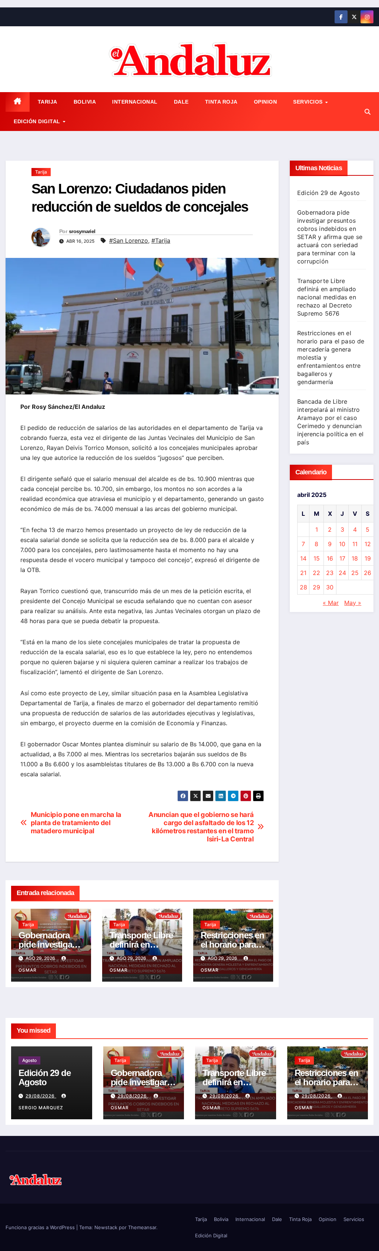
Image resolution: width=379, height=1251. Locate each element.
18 (355, 558)
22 (316, 572)
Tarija (47, 102)
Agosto (29, 1060)
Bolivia (85, 102)
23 (329, 572)
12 (368, 544)
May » (352, 602)
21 (303, 572)
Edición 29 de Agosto (328, 192)
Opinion (265, 102)
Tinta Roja (221, 102)
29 (316, 587)
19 (368, 558)
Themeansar (142, 1227)
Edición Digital (38, 121)
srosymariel (82, 231)
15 (316, 558)
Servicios (308, 102)
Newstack (105, 1227)
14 (303, 558)
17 (342, 558)
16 (330, 558)
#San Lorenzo (128, 240)
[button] (367, 111)
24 (342, 572)
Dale (181, 102)
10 (342, 544)
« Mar (331, 602)
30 (329, 587)
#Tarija (160, 240)
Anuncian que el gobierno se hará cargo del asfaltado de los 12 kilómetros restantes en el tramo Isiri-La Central (201, 827)
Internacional (135, 102)
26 (367, 572)
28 (303, 587)
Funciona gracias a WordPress (41, 1227)
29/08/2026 (41, 1096)
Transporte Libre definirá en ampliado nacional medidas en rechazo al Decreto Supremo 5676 (326, 297)
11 (355, 544)
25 (355, 572)
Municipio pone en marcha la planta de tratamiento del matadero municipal (76, 823)
